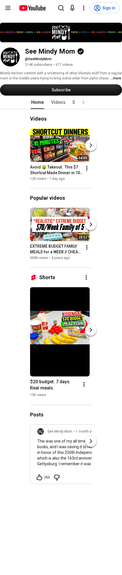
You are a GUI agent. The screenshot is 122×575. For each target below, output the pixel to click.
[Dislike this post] (56, 477)
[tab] (37, 102)
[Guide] (8, 8)
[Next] (90, 145)
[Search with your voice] (72, 8)
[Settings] (83, 8)
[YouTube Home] (32, 8)
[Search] (61, 8)
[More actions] (86, 168)
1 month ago (86, 431)
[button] (83, 102)
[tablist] (61, 102)
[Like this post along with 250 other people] (39, 477)
